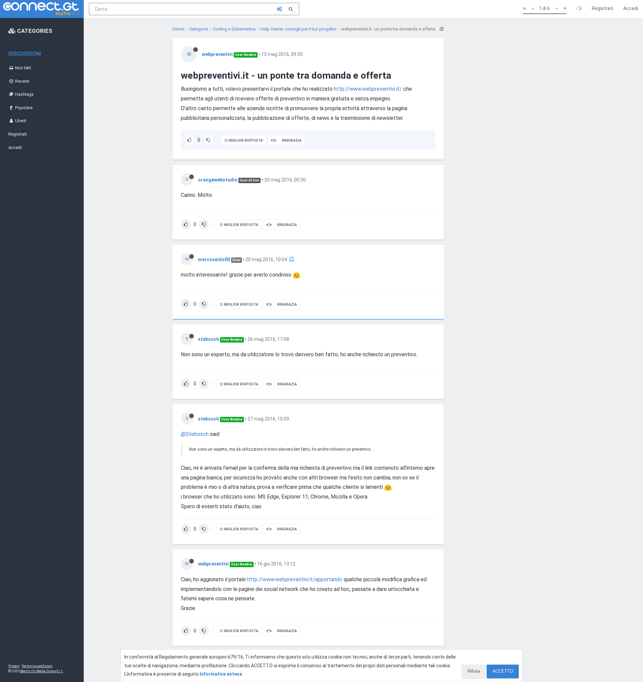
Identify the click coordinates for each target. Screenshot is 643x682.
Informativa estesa (221, 674)
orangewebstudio (217, 179)
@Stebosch (195, 434)
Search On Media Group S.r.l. (41, 671)
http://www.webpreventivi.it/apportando (294, 579)
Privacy (13, 666)
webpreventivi (217, 54)
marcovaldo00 (214, 259)
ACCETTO (502, 671)
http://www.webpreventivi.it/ (368, 89)
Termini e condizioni (37, 666)
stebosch (208, 339)
